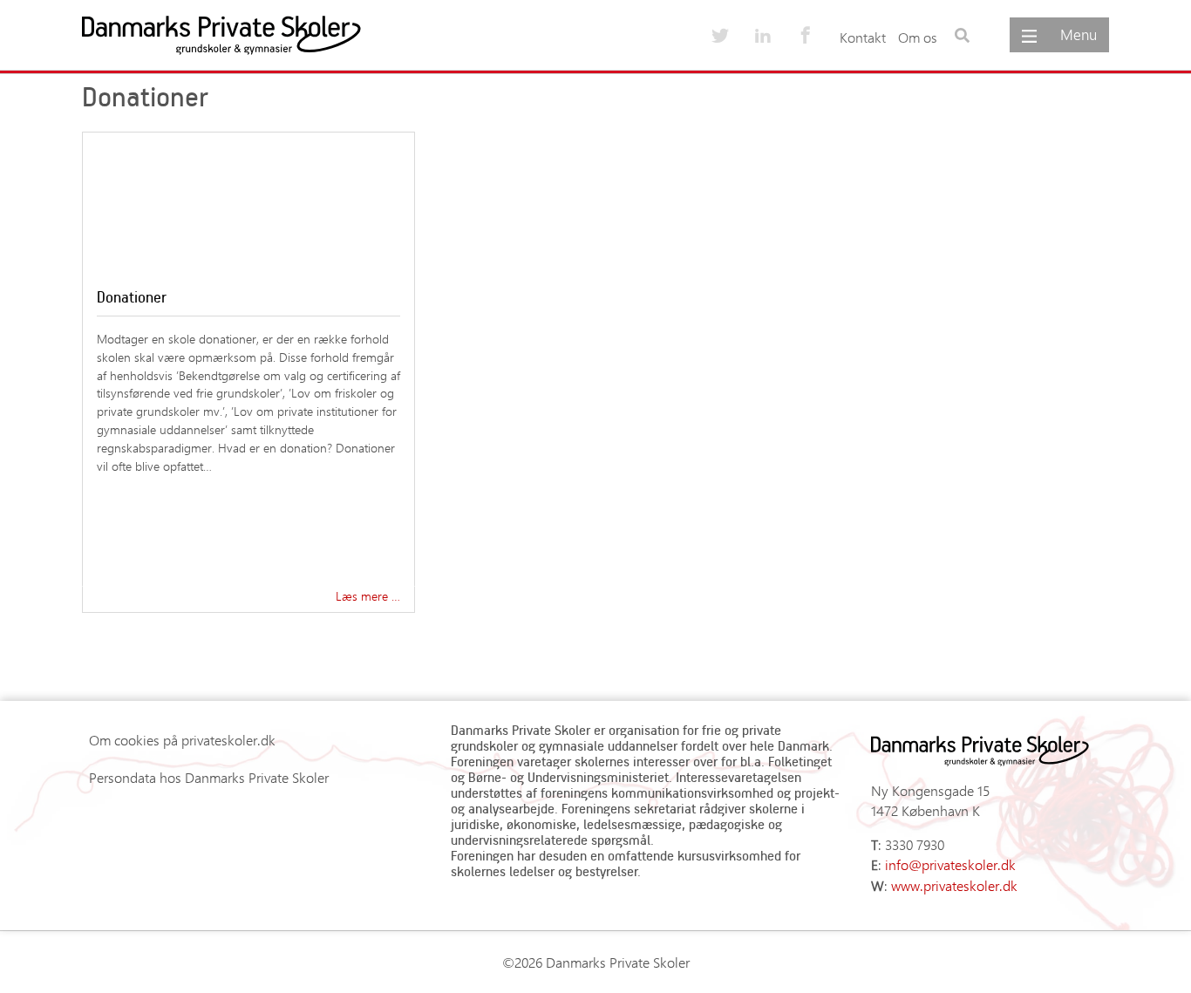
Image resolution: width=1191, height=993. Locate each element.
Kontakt (863, 37)
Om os (917, 37)
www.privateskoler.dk (954, 885)
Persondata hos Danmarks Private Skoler (209, 777)
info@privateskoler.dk (950, 864)
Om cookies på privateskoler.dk (182, 740)
